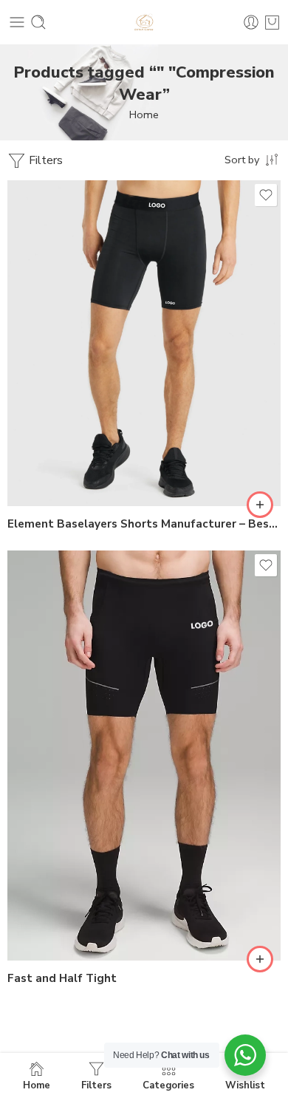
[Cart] (272, 22)
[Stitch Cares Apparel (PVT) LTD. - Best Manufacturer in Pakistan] (144, 22)
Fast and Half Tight (62, 978)
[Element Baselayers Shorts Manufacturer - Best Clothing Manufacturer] (144, 343)
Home (144, 114)
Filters (44, 160)
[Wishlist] (266, 195)
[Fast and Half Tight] (144, 755)
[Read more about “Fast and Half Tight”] (260, 959)
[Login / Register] (251, 22)
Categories (168, 1085)
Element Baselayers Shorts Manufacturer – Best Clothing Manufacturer (144, 523)
